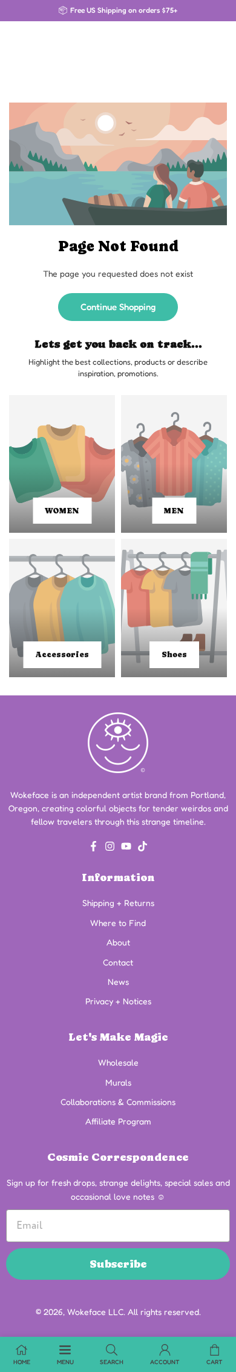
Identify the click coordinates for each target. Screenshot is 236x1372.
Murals (118, 1082)
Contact (118, 962)
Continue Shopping (118, 307)
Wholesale (118, 1062)
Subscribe (118, 1263)
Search (111, 1361)
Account (165, 1361)
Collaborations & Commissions (118, 1102)
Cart (214, 1361)
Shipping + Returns (118, 902)
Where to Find (118, 922)
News (118, 981)
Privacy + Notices (118, 1001)
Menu (65, 1361)
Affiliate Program (118, 1121)
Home (21, 1361)
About (118, 942)
